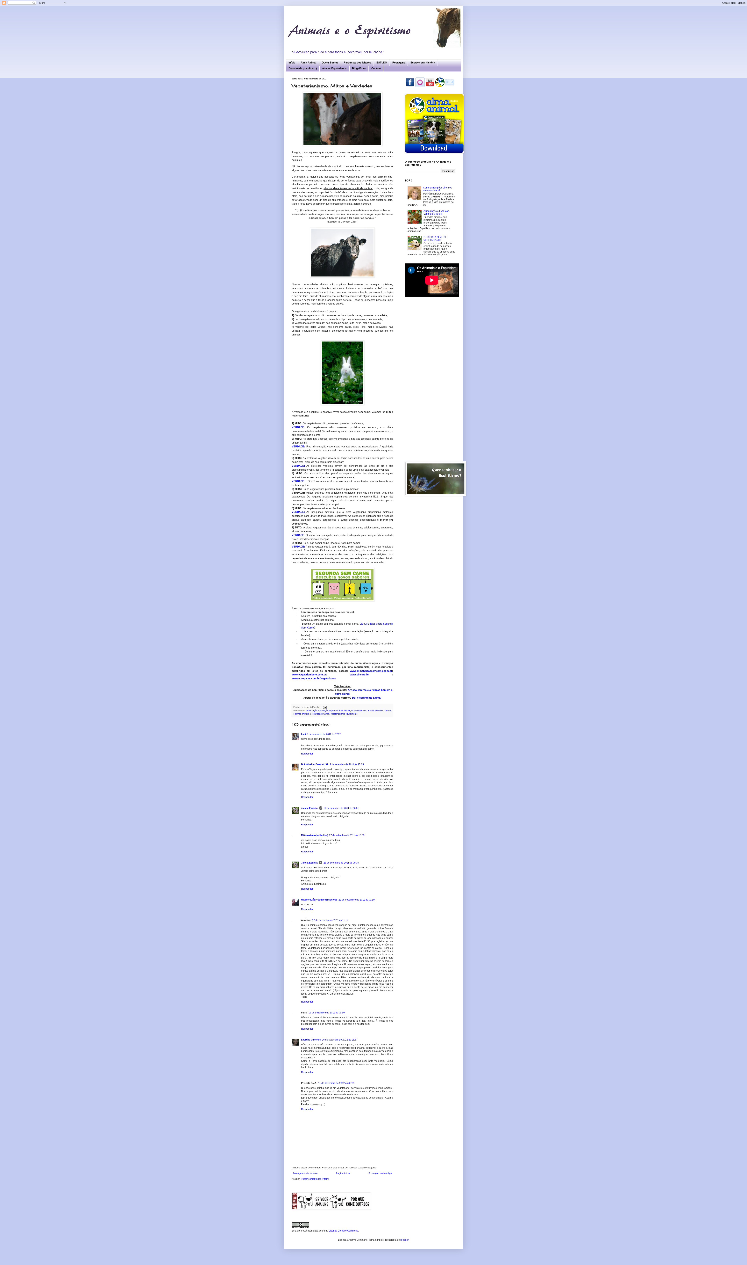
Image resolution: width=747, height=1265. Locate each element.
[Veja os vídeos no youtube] (430, 86)
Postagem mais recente (305, 1173)
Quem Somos (330, 62)
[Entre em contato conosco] (449, 86)
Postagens (398, 62)
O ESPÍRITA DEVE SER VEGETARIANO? (435, 238)
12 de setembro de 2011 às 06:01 (341, 808)
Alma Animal (308, 62)
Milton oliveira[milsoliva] (314, 835)
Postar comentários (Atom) (315, 1179)
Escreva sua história (422, 62)
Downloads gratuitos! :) (303, 68)
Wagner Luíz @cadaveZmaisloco (319, 899)
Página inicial (343, 1173)
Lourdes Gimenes (311, 1039)
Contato (376, 68)
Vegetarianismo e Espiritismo (344, 714)
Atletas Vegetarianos (334, 68)
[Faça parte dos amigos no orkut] (420, 86)
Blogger (404, 1240)
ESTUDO (381, 62)
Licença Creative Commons (343, 1230)
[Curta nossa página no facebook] (410, 86)
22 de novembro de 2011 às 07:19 (356, 899)
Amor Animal (344, 710)
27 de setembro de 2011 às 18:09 (347, 835)
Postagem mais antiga (380, 1173)
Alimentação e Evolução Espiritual (322, 710)
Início (291, 62)
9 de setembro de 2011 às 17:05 (347, 764)
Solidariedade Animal (319, 714)
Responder (307, 753)
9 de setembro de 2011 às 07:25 (324, 734)
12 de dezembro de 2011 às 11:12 (330, 920)
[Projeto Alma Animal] (440, 86)
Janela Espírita (309, 808)
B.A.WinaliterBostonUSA (315, 764)
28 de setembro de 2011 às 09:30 (341, 862)
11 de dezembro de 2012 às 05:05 (336, 1083)
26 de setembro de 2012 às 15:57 (340, 1039)
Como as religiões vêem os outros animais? (437, 189)
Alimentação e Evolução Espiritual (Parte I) (436, 212)
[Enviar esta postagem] (324, 707)
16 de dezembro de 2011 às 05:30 (327, 1012)
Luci (303, 734)
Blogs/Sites (359, 68)
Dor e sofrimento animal (366, 697)
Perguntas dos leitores (357, 62)
